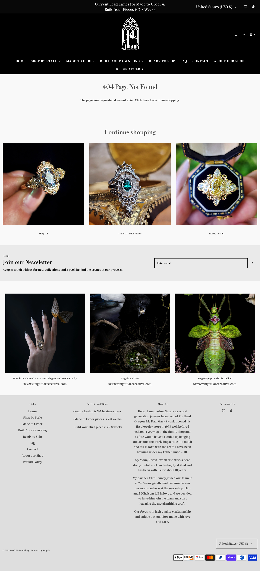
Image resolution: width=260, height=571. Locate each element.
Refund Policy (130, 69)
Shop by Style (32, 417)
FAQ (184, 61)
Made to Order (80, 61)
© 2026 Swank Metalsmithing (16, 550)
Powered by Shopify (40, 550)
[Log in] (244, 34)
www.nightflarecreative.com (47, 384)
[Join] (252, 263)
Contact (200, 61)
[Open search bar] (236, 34)
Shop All (43, 233)
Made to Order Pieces (130, 233)
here (146, 100)
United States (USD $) (214, 6)
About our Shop (229, 61)
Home (21, 61)
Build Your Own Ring (32, 430)
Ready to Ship (162, 61)
